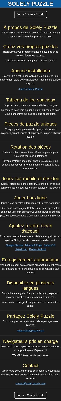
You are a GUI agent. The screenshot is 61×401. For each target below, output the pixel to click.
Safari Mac (21, 249)
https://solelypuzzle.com (30, 330)
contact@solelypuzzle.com (30, 383)
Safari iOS (49, 245)
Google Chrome (14, 245)
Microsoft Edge (33, 245)
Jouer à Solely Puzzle (30, 14)
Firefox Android (37, 249)
